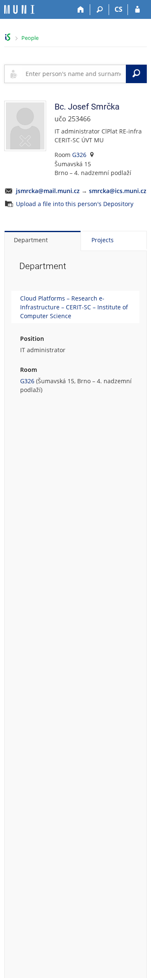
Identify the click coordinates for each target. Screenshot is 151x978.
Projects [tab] (102, 240)
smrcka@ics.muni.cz (117, 191)
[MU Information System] (7, 37)
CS (118, 9)
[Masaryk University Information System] (19, 9)
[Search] (99, 9)
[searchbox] (74, 74)
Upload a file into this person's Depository (74, 204)
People (30, 38)
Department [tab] (31, 240)
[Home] (80, 9)
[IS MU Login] (137, 9)
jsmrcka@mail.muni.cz (48, 191)
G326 (79, 155)
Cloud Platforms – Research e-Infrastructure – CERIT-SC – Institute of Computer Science (74, 307)
